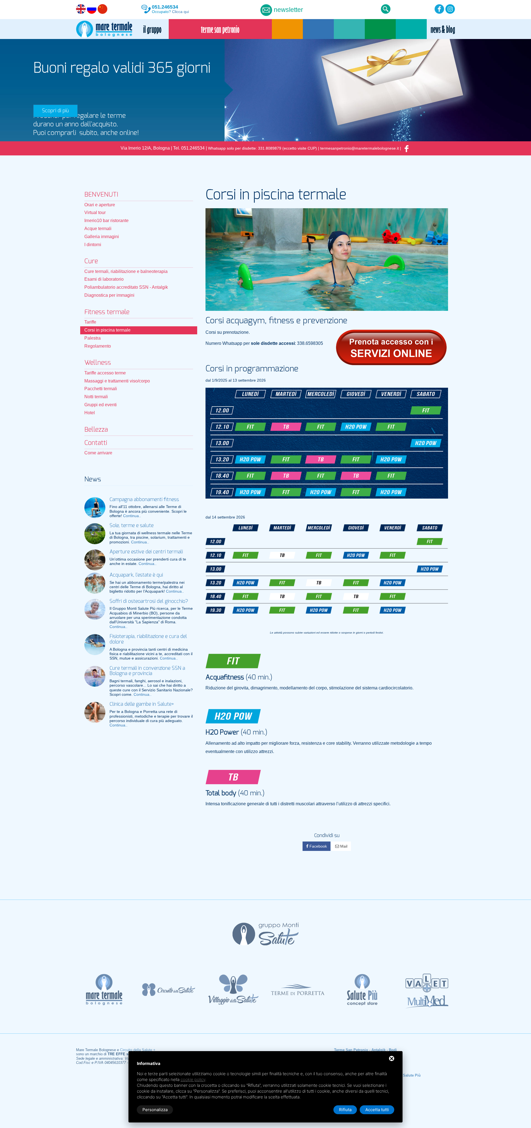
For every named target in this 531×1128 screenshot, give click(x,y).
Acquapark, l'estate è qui (136, 575)
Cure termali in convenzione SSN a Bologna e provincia (147, 671)
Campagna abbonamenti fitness (144, 499)
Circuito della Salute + (137, 1050)
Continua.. (132, 516)
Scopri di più (55, 110)
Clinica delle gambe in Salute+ (142, 704)
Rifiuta (345, 1109)
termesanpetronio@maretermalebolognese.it (359, 148)
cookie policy (193, 1079)
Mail (343, 846)
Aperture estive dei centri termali (146, 551)
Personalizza (155, 1109)
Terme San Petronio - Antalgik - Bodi (365, 1050)
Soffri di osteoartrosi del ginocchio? (149, 601)
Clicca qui (180, 12)
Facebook (317, 846)
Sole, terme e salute (131, 525)
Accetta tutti (377, 1109)
